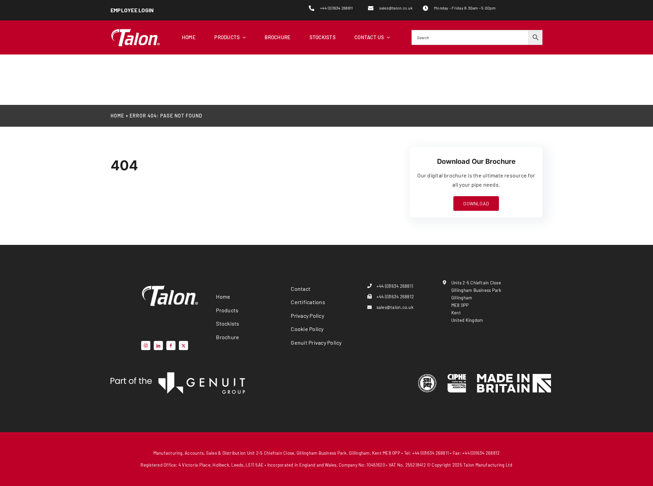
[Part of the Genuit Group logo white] (179, 374)
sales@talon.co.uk (396, 7)
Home (117, 116)
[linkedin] (158, 345)
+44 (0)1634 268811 (336, 7)
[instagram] (145, 345)
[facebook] (170, 345)
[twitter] (183, 345)
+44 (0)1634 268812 (395, 296)
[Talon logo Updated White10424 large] (136, 30)
